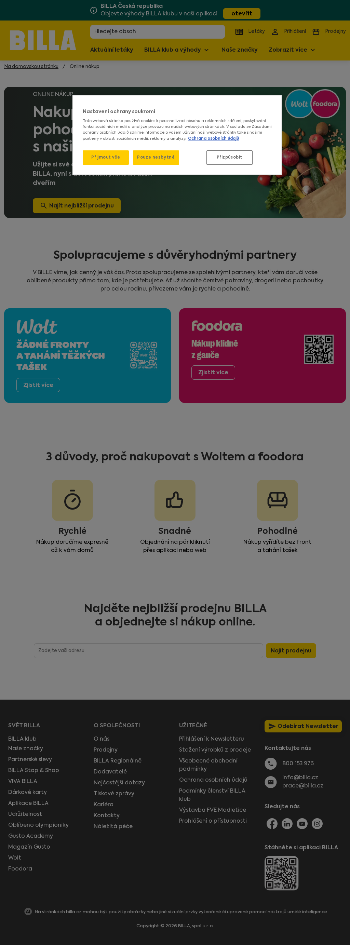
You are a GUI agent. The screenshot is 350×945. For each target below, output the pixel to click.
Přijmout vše (105, 157)
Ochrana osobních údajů (213, 138)
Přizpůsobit (230, 157)
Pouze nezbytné (156, 157)
